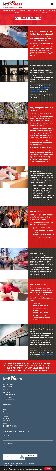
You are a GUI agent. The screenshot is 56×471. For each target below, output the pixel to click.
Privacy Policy (14, 463)
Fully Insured (40, 10)
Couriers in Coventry (47, 354)
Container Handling (40, 89)
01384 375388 (6, 393)
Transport (5, 408)
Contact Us (5, 416)
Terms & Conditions (29, 463)
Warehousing (6, 413)
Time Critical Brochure (9, 399)
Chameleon (13, 466)
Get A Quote (6, 418)
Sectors (4, 411)
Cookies (21, 463)
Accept (48, 468)
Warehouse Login (7, 420)
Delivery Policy (6, 463)
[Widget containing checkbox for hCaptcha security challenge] (14, 457)
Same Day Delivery (11, 10)
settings (40, 469)
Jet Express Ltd (38, 37)
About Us (5, 406)
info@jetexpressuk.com (9, 394)
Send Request (31, 455)
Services (5, 415)
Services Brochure (8, 397)
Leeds (33, 356)
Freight (4, 409)
